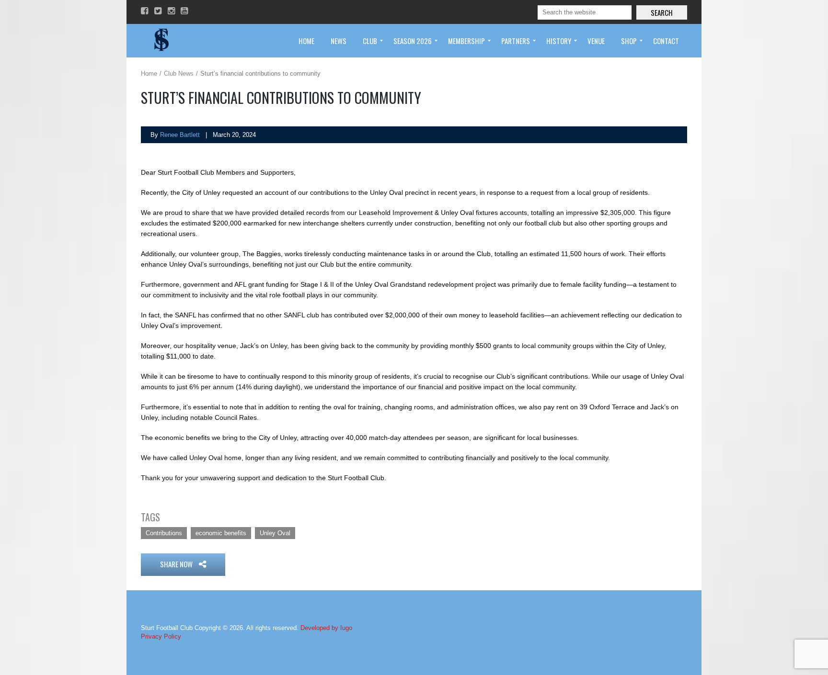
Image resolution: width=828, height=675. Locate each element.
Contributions (164, 533)
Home (149, 73)
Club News (179, 73)
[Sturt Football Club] (160, 40)
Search (662, 12)
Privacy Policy (161, 636)
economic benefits (221, 533)
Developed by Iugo (326, 627)
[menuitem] (306, 40)
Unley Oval (275, 533)
